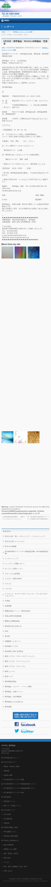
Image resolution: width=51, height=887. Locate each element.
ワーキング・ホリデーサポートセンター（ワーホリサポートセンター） (26, 595)
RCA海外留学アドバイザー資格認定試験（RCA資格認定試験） (26, 552)
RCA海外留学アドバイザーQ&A (14, 792)
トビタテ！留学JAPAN (13, 579)
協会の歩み (7, 858)
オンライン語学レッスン (14, 569)
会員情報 (8, 606)
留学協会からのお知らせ (14, 702)
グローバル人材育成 (12, 574)
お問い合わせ (8, 871)
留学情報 (8, 707)
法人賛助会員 (8, 819)
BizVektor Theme (25, 881)
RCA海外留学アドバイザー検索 (14, 779)
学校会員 (6, 823)
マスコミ (8, 584)
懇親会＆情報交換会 (12, 621)
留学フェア (9, 676)
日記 (6, 631)
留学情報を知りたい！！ (11, 758)
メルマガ (8, 589)
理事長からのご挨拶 (10, 849)
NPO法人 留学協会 (23, 879)
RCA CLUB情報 (10, 546)
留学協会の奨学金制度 (11, 836)
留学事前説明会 (10, 681)
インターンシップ (11, 558)
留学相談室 (7, 797)
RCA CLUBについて (10, 762)
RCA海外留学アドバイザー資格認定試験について (19, 784)
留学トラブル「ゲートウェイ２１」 (18, 661)
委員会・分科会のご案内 (11, 766)
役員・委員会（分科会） (11, 853)
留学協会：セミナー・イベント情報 (18, 686)
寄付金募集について (10, 832)
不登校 (7, 601)
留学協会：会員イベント (14, 692)
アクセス (6, 862)
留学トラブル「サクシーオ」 (15, 666)
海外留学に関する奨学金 (14, 651)
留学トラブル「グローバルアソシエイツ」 (20, 656)
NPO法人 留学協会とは (11, 840)
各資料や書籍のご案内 (11, 827)
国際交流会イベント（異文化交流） (18, 611)
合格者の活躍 (8, 775)
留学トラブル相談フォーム (12, 805)
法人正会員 (7, 814)
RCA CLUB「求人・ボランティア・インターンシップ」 (25, 536)
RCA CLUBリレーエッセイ (15, 541)
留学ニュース (10, 671)
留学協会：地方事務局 (13, 697)
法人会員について (9, 810)
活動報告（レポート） (13, 641)
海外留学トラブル (11, 646)
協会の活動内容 (9, 845)
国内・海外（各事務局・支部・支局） (16, 866)
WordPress (15, 881)
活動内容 (6, 771)
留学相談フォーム (9, 801)
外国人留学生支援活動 (13, 616)
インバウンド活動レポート (15, 564)
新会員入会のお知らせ (13, 626)
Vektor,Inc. (36, 881)
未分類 (7, 636)
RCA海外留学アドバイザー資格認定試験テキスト (19, 788)
